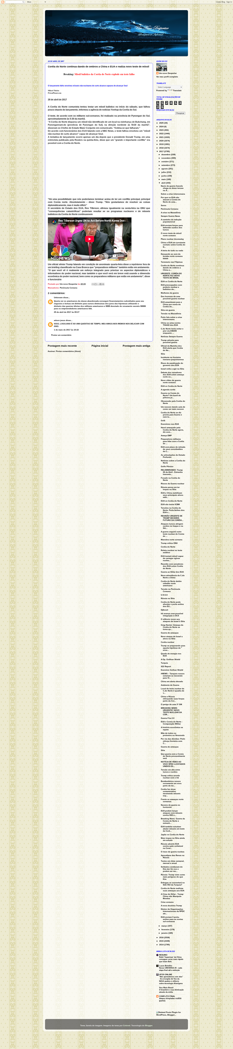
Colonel (126, 1026)
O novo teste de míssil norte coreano (171, 234)
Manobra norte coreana (171, 540)
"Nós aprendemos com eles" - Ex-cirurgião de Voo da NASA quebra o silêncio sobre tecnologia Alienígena (171, 980)
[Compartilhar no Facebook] (100, 284)
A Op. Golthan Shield (170, 659)
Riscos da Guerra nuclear (172, 484)
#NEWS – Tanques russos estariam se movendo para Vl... (172, 676)
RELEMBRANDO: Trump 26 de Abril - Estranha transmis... (172, 472)
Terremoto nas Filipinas (172, 262)
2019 (161, 144)
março (164, 926)
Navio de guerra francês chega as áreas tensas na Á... (172, 188)
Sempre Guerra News (170, 216)
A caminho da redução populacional (171, 221)
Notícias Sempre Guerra (172, 337)
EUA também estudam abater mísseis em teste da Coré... (173, 829)
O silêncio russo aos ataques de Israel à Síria (173, 620)
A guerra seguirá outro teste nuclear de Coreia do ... (172, 534)
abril (163, 183)
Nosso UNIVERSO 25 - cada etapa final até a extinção (170, 969)
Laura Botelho (165, 966)
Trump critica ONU (169, 543)
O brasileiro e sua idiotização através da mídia (171, 991)
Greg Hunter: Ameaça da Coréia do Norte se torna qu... (172, 627)
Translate (177, 91)
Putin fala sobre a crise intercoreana (171, 318)
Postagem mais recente (62, 345)
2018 (161, 148)
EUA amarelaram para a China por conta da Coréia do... (171, 304)
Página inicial (100, 345)
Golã (163, 421)
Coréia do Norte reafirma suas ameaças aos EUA (172, 889)
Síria (163, 354)
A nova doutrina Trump (171, 906)
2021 (161, 137)
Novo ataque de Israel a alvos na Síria (172, 638)
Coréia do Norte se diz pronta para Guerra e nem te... (171, 415)
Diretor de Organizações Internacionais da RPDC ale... (173, 911)
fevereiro (165, 930)
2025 (161, 123)
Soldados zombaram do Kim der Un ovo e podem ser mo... (172, 869)
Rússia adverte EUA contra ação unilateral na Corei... (172, 846)
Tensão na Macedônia (171, 314)
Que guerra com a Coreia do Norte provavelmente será (173, 756)
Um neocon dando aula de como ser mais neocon (173, 408)
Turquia (164, 663)
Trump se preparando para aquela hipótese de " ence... (173, 648)
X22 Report (166, 666)
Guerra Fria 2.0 (167, 718)
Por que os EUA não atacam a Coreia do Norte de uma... (171, 199)
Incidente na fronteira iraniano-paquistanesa (172, 358)
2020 (161, 141)
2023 (161, 130)
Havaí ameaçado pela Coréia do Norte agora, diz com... (172, 430)
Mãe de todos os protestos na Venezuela (172, 734)
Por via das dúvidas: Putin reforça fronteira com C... (173, 741)
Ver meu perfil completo (167, 77)
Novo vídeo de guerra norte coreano (171, 381)
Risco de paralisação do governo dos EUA (172, 364)
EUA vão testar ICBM (170, 504)
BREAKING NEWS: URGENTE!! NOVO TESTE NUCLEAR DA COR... (171, 711)
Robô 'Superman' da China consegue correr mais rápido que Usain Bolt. (171, 959)
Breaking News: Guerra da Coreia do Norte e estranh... (173, 821)
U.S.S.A (164, 595)
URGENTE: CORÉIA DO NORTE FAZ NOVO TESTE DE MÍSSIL (171, 276)
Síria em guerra (168, 310)
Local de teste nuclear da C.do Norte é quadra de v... (172, 691)
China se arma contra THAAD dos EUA (170, 324)
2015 (161, 941)
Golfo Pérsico (167, 466)
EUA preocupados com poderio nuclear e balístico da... (171, 287)
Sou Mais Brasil (166, 988)
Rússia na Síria (168, 598)
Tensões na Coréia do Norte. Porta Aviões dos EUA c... (172, 510)
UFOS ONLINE (165, 975)
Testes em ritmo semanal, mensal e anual (172, 862)
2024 (161, 127)
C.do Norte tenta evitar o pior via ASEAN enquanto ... (172, 331)
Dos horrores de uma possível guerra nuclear (173, 297)
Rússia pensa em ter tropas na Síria (170, 488)
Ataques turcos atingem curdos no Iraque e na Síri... (172, 526)
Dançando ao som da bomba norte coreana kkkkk (172, 256)
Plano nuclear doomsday (172, 239)
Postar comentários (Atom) (68, 351)
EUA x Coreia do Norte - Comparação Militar (171, 723)
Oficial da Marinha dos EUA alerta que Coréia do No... (172, 348)
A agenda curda (168, 390)
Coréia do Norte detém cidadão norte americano (171, 583)
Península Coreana (68, 288)
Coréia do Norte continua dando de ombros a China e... (172, 268)
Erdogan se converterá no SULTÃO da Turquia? (173, 884)
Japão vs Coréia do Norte (172, 835)
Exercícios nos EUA (170, 424)
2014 (161, 945)
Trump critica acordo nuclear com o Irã (170, 777)
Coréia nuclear (167, 642)
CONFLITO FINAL (167, 996)
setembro (166, 165)
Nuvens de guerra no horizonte (170, 806)
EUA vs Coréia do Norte (171, 281)
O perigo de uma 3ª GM (171, 704)
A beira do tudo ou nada (172, 251)
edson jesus (59, 320)
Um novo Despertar (168, 73)
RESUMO (163, 955)
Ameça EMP (166, 436)
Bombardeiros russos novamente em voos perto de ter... (171, 783)
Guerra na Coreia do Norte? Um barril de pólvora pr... (171, 395)
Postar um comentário (61, 335)
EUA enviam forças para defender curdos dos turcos (172, 227)
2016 (161, 938)
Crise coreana (167, 902)
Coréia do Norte (168, 547)
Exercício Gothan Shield (172, 670)
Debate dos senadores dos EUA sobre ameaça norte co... (172, 374)
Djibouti (164, 610)
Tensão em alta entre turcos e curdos (170, 771)
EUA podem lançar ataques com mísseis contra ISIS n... (171, 813)
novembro (166, 158)
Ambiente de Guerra (170, 685)
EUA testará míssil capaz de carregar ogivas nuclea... (172, 558)
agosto (164, 169)
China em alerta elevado (172, 681)
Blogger (148, 1026)
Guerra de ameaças (170, 633)
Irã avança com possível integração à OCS (172, 615)
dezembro (166, 155)
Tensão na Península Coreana (170, 590)
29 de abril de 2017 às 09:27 (66, 312)
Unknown (58, 298)
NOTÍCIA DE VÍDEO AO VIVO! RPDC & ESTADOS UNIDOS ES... (173, 764)
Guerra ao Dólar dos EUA (172, 572)
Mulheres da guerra (170, 293)
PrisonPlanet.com (54, 93)
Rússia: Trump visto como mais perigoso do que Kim (173, 877)
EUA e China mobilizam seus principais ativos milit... (172, 495)
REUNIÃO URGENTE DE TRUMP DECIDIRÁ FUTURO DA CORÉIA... (172, 518)
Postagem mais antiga (136, 345)
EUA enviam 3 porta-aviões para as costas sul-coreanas (172, 919)
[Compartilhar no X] (98, 284)
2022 (161, 134)
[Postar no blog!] (95, 284)
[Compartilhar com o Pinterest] (103, 284)
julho (164, 172)
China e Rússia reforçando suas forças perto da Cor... (172, 699)
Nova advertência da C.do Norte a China (173, 576)
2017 (161, 151)
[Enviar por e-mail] (93, 284)
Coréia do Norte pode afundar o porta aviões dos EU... (172, 604)
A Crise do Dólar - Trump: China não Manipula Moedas (172, 896)
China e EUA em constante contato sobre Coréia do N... (173, 245)
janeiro (164, 933)
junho (164, 176)
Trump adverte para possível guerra (170, 341)
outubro (165, 162)
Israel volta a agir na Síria (172, 369)
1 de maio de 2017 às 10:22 (66, 330)
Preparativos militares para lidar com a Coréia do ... (172, 441)
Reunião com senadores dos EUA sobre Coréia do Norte (172, 566)
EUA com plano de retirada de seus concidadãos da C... (173, 449)
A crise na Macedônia (171, 213)
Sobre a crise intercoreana (173, 194)
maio (163, 179)
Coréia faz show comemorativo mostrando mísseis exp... (170, 792)
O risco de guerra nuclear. (173, 852)
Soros (163, 205)
